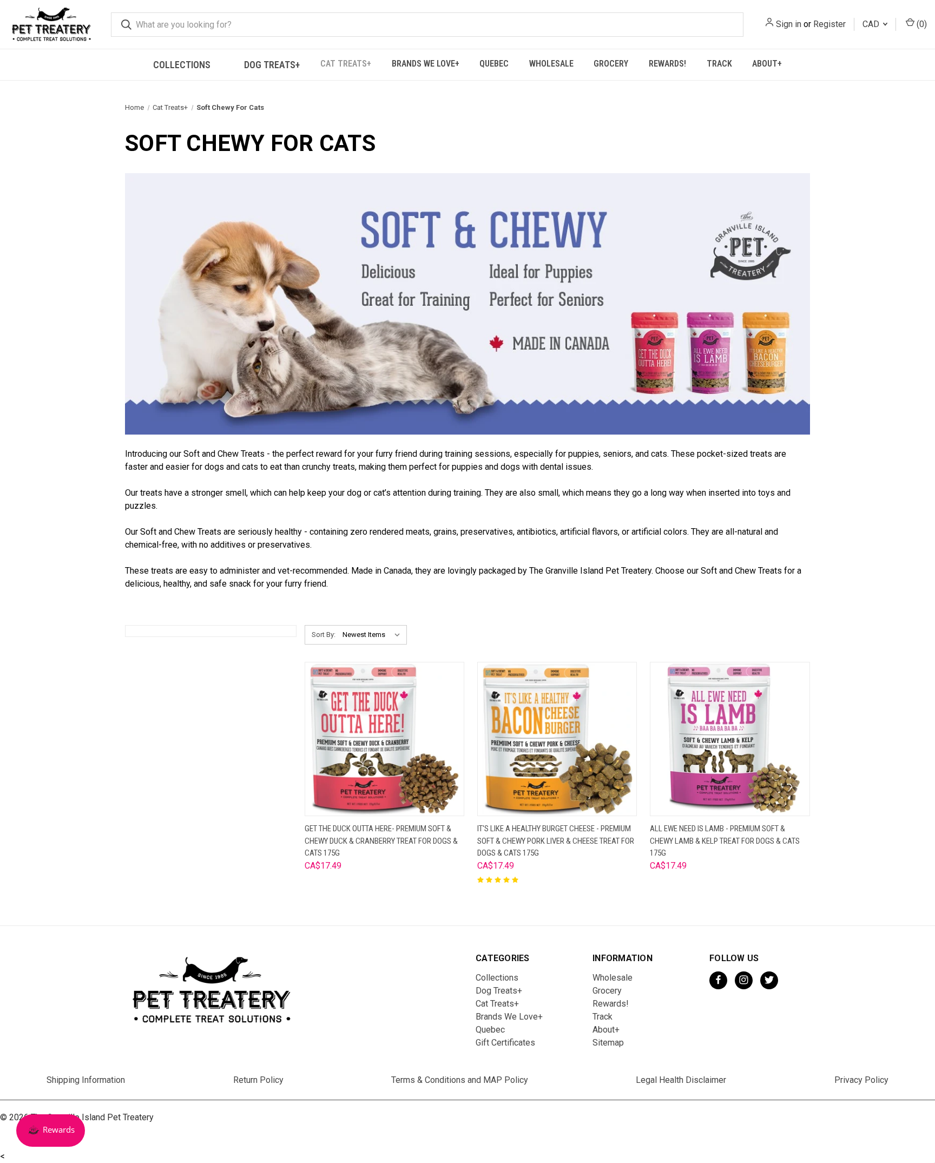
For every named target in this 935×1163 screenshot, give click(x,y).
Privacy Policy (861, 1080)
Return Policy (258, 1080)
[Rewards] (50, 1130)
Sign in (788, 24)
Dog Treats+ (272, 64)
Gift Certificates (505, 1042)
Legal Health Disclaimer (681, 1080)
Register (829, 24)
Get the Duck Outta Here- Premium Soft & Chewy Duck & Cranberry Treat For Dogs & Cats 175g (381, 841)
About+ (767, 63)
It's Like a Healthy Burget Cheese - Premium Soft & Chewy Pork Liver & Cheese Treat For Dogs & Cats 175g (555, 841)
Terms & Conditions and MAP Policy (459, 1080)
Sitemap (608, 1042)
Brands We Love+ (425, 63)
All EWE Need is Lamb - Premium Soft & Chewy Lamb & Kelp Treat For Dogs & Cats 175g (725, 841)
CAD (871, 24)
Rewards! (667, 63)
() (920, 24)
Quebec (494, 63)
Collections (181, 64)
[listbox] (373, 635)
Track (719, 63)
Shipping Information (86, 1080)
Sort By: (323, 634)
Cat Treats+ (345, 63)
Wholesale (551, 63)
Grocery (611, 63)
